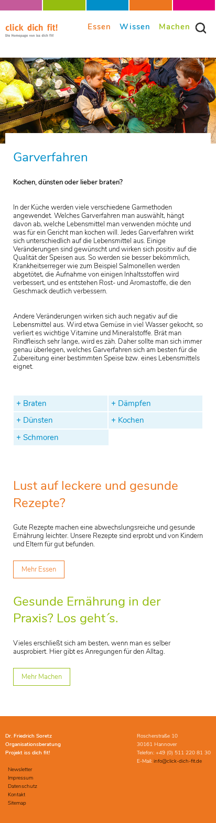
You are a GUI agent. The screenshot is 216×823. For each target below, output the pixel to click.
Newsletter (20, 769)
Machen (174, 26)
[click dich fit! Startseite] (31, 35)
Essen (99, 26)
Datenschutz (22, 786)
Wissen (135, 26)
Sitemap (17, 803)
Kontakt (16, 794)
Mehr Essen (38, 569)
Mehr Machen (41, 677)
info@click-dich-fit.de (178, 761)
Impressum (20, 778)
